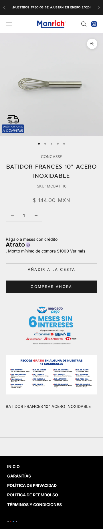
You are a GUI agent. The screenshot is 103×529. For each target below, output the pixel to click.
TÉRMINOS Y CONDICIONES (34, 504)
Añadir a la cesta (52, 269)
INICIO (13, 466)
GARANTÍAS (19, 475)
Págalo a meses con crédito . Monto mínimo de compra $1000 (45, 245)
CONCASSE (51, 157)
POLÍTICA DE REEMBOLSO (32, 494)
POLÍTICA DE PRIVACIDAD (32, 485)
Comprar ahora (51, 286)
